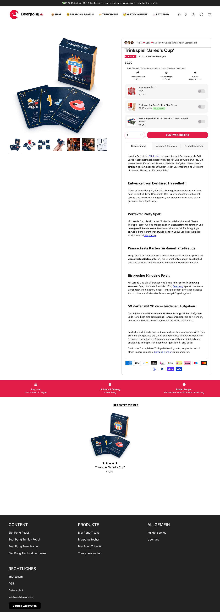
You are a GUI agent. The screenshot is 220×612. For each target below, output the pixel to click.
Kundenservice (156, 532)
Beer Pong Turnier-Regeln (25, 539)
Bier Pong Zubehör (90, 546)
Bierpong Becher (88, 539)
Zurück (8, 87)
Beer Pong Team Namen (24, 546)
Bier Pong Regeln (19, 532)
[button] (56, 14)
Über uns (153, 539)
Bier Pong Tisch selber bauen (27, 553)
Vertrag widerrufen (25, 605)
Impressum (16, 576)
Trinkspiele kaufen (89, 553)
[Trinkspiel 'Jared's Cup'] (110, 436)
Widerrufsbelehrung (21, 597)
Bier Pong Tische (89, 532)
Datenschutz (17, 590)
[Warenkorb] (209, 14)
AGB (11, 583)
